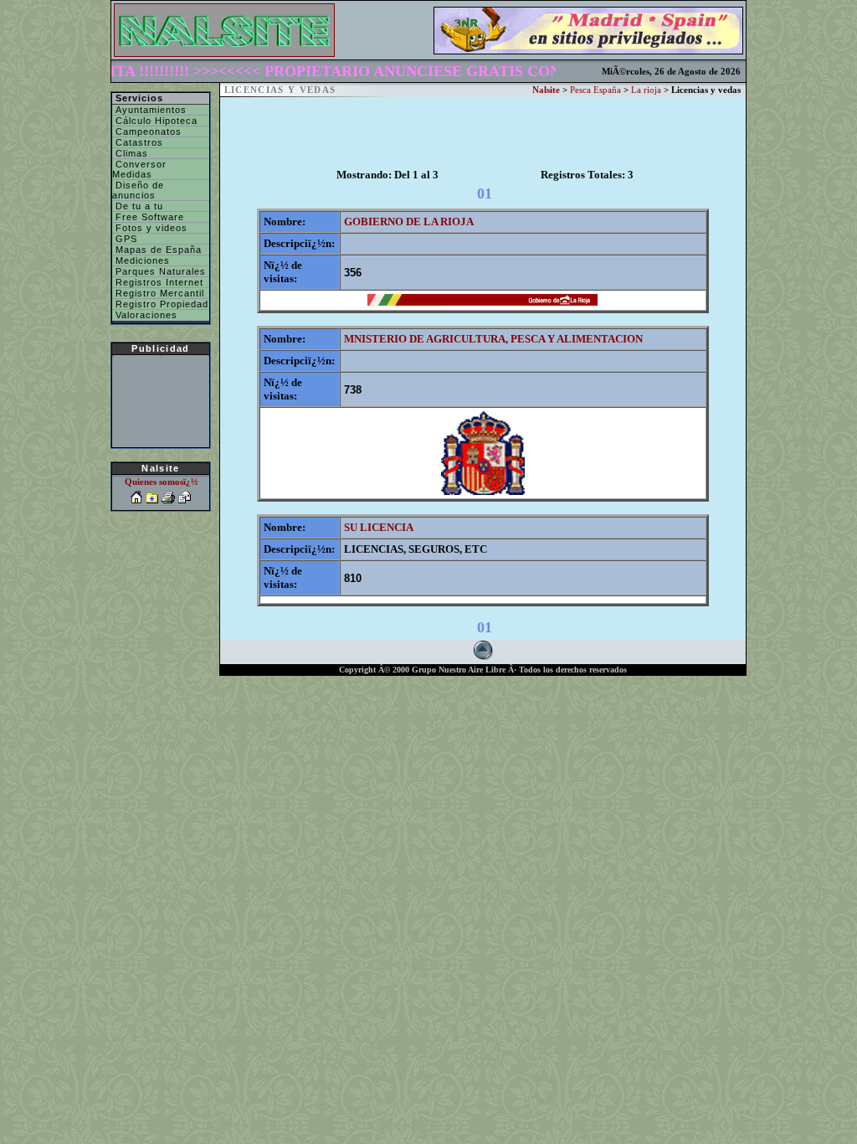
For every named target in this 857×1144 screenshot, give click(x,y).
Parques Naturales (159, 271)
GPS (124, 239)
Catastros (137, 142)
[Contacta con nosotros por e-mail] (184, 499)
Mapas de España (157, 250)
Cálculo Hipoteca (155, 121)
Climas (130, 153)
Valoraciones (144, 315)
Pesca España (595, 90)
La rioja (646, 90)
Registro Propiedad (160, 304)
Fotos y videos (149, 228)
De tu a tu (137, 206)
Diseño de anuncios (138, 190)
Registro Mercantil (158, 293)
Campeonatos (147, 131)
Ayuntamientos (149, 110)
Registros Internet (157, 282)
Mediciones (141, 260)
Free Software (148, 217)
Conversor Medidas (139, 169)
